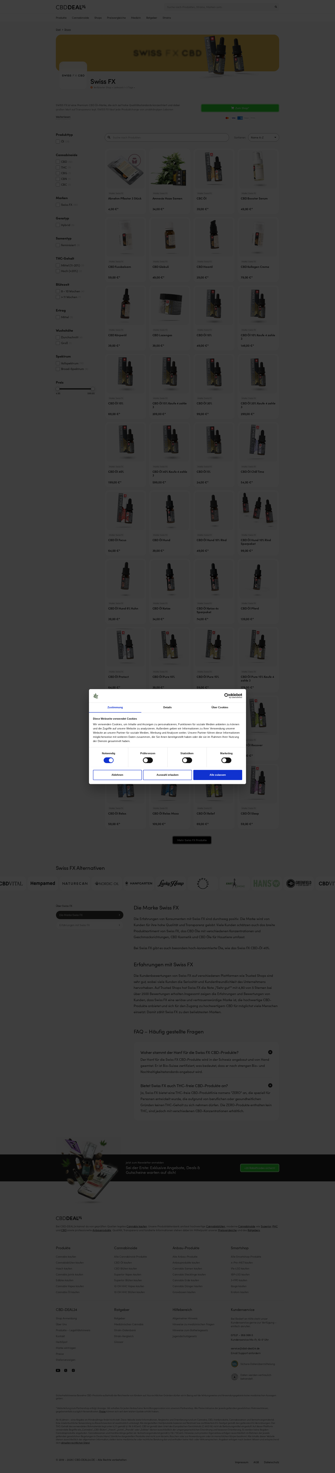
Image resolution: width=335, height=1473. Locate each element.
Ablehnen (117, 774)
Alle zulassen (218, 774)
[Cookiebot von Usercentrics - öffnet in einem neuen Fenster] (227, 695)
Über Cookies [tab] (219, 707)
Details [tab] (167, 707)
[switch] (148, 760)
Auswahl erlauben (167, 774)
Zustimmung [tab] (115, 707)
